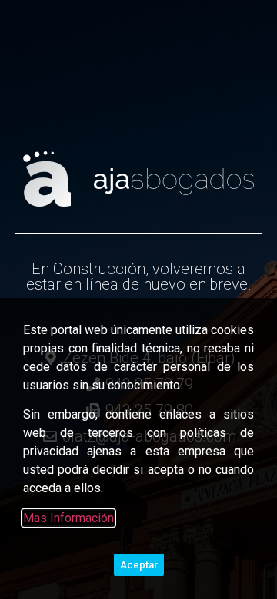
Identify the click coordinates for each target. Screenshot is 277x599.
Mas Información (68, 518)
